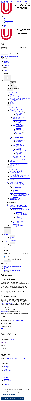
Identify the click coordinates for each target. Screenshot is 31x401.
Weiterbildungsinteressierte (10, 381)
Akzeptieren (20, 398)
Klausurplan (3, 331)
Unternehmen (7, 65)
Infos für (6, 61)
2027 (2, 329)
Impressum (6, 366)
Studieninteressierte (8, 64)
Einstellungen (5, 398)
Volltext (4, 50)
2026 (2, 328)
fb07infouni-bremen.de (16, 358)
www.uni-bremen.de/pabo (7, 303)
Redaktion (11, 339)
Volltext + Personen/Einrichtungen (10, 53)
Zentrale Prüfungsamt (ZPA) (18, 320)
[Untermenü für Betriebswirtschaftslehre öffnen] (24, 112)
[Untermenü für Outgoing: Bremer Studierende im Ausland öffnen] (10, 186)
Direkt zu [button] (6, 241)
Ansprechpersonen (5, 360)
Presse (5, 385)
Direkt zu (6, 70)
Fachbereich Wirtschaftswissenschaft (9, 56)
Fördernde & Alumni (9, 383)
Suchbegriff (3, 47)
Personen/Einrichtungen (8, 51)
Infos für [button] (6, 234)
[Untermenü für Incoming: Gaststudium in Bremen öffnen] (26, 193)
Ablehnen (12, 398)
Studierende (6, 62)
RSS (2, 341)
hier (22, 337)
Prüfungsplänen (4, 311)
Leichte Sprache (7, 370)
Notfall (5, 369)
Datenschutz (6, 368)
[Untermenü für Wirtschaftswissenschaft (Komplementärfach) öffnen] (23, 132)
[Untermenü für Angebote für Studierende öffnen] (22, 208)
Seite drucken (4, 342)
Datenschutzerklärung (7, 394)
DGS (5, 372)
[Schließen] (7, 204)
